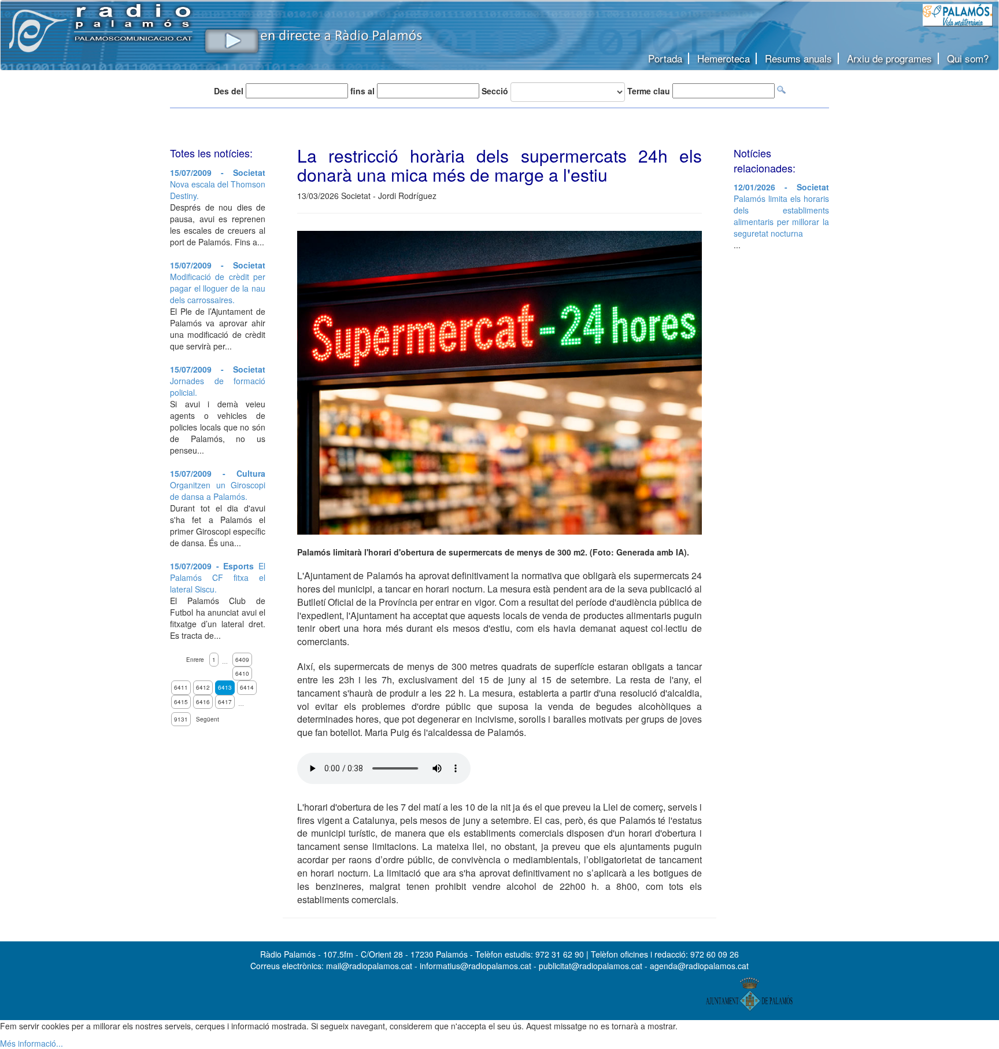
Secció (495, 91)
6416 (203, 702)
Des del (228, 91)
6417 (225, 702)
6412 (203, 687)
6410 (242, 673)
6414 (247, 687)
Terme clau (648, 91)
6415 (181, 702)
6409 (242, 660)
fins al (362, 91)
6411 (181, 687)
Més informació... (31, 1043)
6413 (225, 687)
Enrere (195, 660)
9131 (181, 719)
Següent (207, 719)
